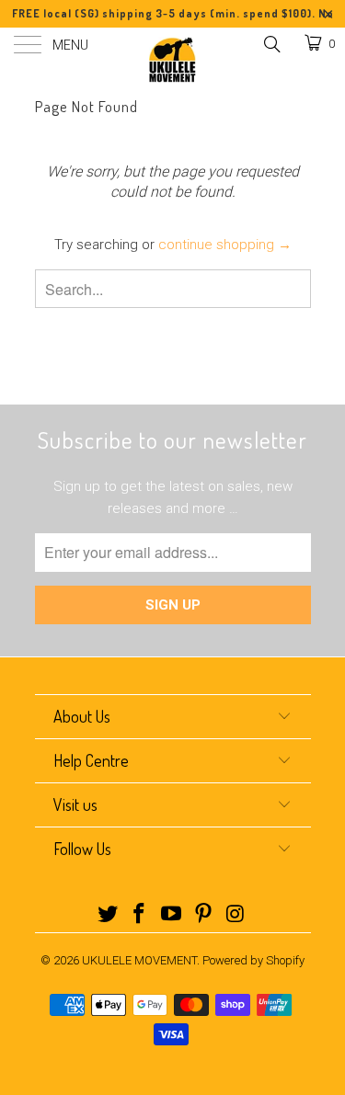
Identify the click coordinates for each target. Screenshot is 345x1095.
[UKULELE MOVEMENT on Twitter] (107, 915)
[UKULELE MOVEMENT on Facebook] (140, 915)
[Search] (271, 44)
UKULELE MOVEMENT (139, 960)
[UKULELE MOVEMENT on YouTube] (172, 915)
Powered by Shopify (253, 960)
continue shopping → (225, 244)
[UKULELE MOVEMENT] (172, 60)
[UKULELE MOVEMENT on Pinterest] (203, 915)
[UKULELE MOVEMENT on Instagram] (235, 915)
